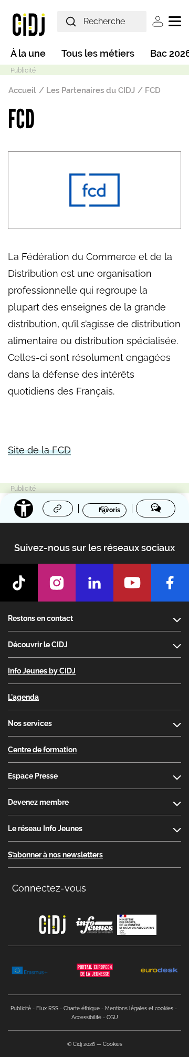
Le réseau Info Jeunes (45, 828)
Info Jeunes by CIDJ (42, 671)
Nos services (30, 723)
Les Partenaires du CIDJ (90, 90)
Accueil (22, 90)
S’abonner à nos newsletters (55, 855)
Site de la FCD (39, 449)
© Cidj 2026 (81, 1044)
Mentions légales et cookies (139, 1008)
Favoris (109, 509)
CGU (112, 1017)
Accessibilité (86, 1017)
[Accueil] (28, 24)
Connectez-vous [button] (49, 888)
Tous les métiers (97, 53)
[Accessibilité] (23, 508)
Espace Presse (33, 776)
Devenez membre (38, 802)
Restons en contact (40, 618)
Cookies (112, 1044)
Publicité (20, 1008)
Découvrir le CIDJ (38, 644)
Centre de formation (42, 749)
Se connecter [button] (157, 21)
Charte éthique (82, 1008)
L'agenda (23, 697)
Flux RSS (47, 1008)
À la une (28, 53)
